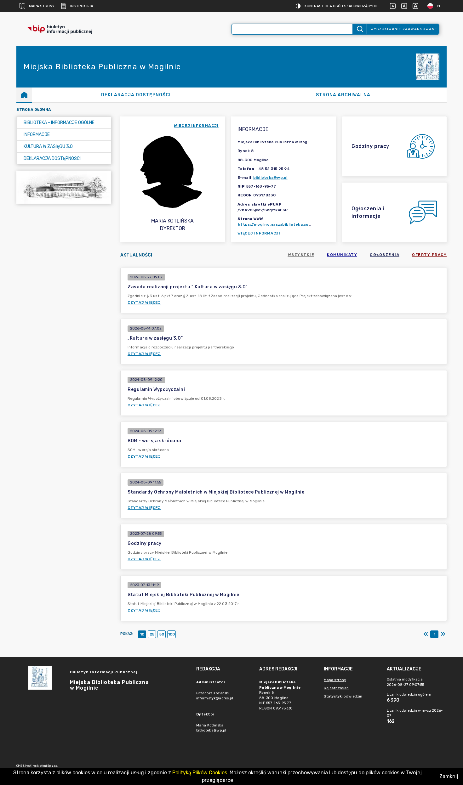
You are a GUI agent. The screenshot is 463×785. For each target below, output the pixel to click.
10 (142, 634)
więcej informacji (196, 125)
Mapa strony (41, 6)
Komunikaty (342, 254)
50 (161, 634)
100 (171, 634)
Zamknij (448, 776)
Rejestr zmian (336, 688)
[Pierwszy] (425, 634)
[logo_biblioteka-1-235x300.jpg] (427, 67)
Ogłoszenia (384, 254)
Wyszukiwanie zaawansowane (403, 29)
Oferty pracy (429, 254)
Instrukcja (81, 6)
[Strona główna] (24, 95)
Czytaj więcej (144, 302)
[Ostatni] (442, 634)
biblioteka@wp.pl (270, 177)
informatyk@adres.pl (214, 698)
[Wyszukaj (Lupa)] (359, 29)
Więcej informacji (258, 233)
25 (152, 634)
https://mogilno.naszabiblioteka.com (275, 224)
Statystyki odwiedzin (343, 696)
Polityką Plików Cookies (199, 773)
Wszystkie (301, 254)
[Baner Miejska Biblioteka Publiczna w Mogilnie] (63, 187)
